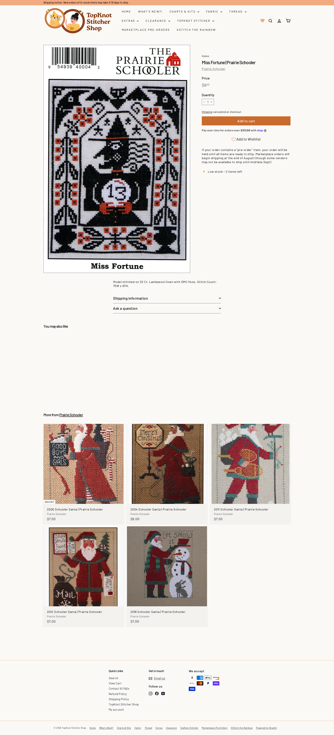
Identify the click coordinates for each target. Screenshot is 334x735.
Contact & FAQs (119, 688)
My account (116, 709)
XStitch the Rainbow (196, 29)
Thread (236, 11)
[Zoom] (117, 159)
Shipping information (130, 298)
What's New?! (150, 11)
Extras (129, 20)
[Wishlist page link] (262, 21)
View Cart (115, 683)
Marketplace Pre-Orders (146, 29)
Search (113, 678)
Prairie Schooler (213, 69)
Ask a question (125, 308)
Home (126, 11)
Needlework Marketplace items (100, 2)
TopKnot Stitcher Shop (124, 704)
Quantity (208, 95)
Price (206, 78)
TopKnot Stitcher (194, 20)
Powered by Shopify (266, 727)
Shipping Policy (119, 699)
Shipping (207, 111)
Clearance (157, 20)
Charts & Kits (183, 11)
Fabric (213, 11)
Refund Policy (118, 694)
